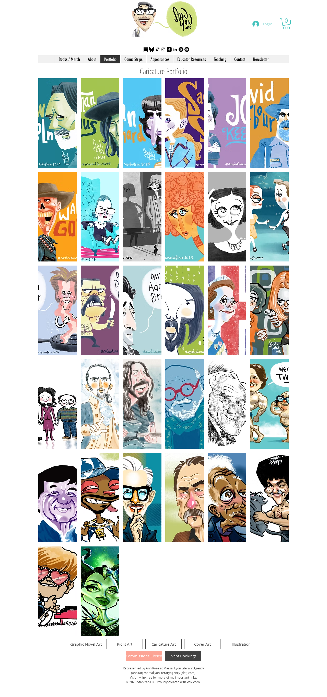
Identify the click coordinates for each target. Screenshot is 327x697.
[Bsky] (151, 49)
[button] (286, 23)
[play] (277, 631)
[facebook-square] (169, 49)
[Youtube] (186, 49)
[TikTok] (157, 49)
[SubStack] (145, 49)
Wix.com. (194, 682)
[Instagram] (163, 49)
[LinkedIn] (175, 49)
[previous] (47, 360)
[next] (279, 360)
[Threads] (181, 49)
